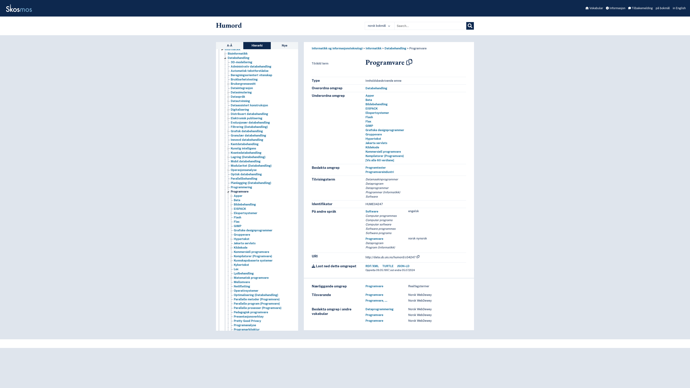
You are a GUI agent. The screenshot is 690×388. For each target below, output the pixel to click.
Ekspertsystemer (245, 213)
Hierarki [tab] (257, 45)
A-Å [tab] (229, 45)
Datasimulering (241, 92)
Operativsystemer (246, 290)
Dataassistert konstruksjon (249, 105)
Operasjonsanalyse (244, 170)
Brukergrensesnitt (243, 84)
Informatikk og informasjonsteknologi (337, 48)
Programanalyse (245, 325)
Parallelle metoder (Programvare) (257, 299)
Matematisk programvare (251, 278)
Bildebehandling (245, 204)
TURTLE (388, 266)
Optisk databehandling (246, 174)
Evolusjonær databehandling (250, 122)
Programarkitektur (247, 329)
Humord (229, 25)
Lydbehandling (244, 273)
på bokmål (663, 8)
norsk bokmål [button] (377, 25)
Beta (237, 200)
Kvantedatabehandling (246, 152)
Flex (237, 221)
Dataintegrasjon (242, 88)
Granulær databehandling (248, 135)
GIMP (237, 226)
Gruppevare (242, 234)
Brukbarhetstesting (244, 79)
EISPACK (240, 209)
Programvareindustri (379, 172)
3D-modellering (241, 62)
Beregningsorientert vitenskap (251, 75)
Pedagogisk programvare (251, 312)
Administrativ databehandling (251, 66)
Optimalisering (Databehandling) (256, 295)
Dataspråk (238, 96)
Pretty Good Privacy (247, 321)
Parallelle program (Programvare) (257, 303)
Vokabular (596, 8)
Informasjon (617, 8)
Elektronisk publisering (246, 118)
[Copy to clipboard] (409, 62)
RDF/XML (372, 266)
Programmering (241, 187)
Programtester (375, 167)
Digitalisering (240, 109)
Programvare (240, 191)
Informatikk (232, 49)
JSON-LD (403, 266)
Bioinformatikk (238, 53)
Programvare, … (376, 300)
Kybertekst (241, 265)
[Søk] (470, 26)
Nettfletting (242, 286)
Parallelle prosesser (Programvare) (257, 308)
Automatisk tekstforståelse (249, 71)
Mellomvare (242, 282)
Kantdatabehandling (245, 144)
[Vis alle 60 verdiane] (379, 160)
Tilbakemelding (642, 8)
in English (679, 8)
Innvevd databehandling (247, 140)
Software (371, 211)
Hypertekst (241, 239)
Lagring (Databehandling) (248, 157)
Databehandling (238, 58)
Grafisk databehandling (247, 131)
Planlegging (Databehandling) (251, 183)
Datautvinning (240, 101)
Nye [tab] (284, 45)
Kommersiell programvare (251, 252)
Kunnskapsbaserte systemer (253, 260)
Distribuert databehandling (249, 114)
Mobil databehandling (246, 161)
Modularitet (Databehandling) (251, 165)
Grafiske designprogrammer (253, 230)
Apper (238, 196)
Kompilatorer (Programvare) (253, 256)
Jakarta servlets (245, 243)
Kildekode (240, 247)
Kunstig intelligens (243, 148)
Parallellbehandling (244, 178)
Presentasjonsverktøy (249, 316)
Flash (237, 217)
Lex (236, 269)
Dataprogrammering (379, 309)
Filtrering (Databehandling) (249, 127)
